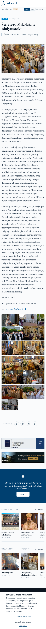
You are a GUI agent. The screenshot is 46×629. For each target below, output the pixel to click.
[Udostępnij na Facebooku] (16, 423)
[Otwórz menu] (42, 3)
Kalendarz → (40, 9)
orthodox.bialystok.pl (15, 309)
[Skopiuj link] (35, 423)
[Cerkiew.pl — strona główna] (9, 3)
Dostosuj (23, 626)
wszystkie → (39, 510)
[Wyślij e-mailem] (29, 423)
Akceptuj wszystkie (23, 617)
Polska (5, 19)
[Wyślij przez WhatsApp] (22, 423)
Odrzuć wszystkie (23, 622)
